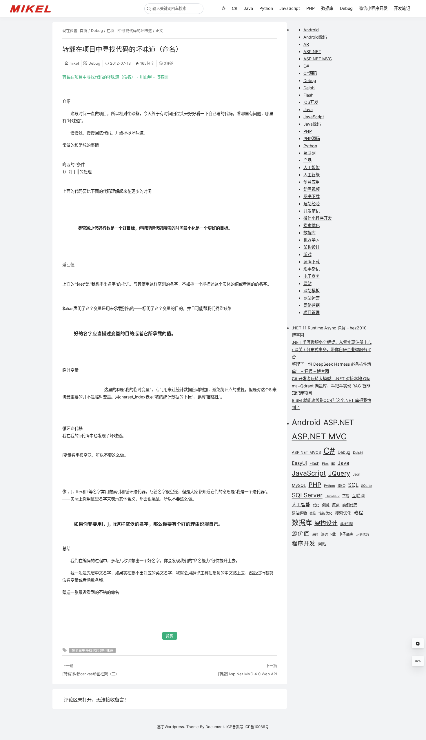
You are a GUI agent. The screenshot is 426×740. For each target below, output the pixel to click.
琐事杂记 (311, 268)
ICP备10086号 (257, 726)
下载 (345, 496)
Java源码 (312, 123)
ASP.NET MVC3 (306, 452)
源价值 (300, 533)
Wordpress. (175, 726)
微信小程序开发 (373, 8)
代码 (316, 505)
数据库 (327, 8)
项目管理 (311, 312)
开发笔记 (402, 8)
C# (234, 8)
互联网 (309, 152)
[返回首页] (33, 8)
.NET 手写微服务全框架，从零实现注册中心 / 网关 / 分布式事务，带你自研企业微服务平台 (332, 349)
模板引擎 (346, 524)
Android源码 (315, 37)
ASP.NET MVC (317, 58)
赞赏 (169, 636)
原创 (336, 505)
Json (356, 474)
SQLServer (307, 495)
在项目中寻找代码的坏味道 (129, 30)
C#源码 (310, 73)
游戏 (307, 254)
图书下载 (311, 196)
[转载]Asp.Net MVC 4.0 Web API (247, 674)
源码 (315, 534)
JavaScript (289, 8)
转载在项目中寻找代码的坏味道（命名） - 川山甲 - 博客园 (115, 77)
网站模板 (311, 290)
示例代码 (362, 534)
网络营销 (311, 305)
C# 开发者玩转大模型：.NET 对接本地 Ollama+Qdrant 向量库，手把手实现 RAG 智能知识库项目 (331, 386)
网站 (307, 283)
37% (417, 661)
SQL (353, 485)
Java (248, 8)
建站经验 (311, 203)
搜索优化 (311, 225)
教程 (358, 513)
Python (266, 8)
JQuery (339, 473)
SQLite (366, 486)
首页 (83, 30)
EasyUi (299, 463)
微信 (313, 513)
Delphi (309, 87)
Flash (308, 94)
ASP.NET (312, 51)
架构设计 (311, 247)
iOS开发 (310, 102)
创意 (325, 505)
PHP (310, 8)
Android (311, 29)
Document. (215, 726)
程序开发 (303, 543)
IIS (333, 464)
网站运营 (311, 297)
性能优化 (325, 513)
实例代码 (349, 505)
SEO (341, 485)
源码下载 (311, 261)
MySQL (299, 485)
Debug (346, 8)
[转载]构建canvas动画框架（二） (90, 674)
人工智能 (311, 167)
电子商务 (311, 276)
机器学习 (311, 239)
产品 (307, 160)
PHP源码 (311, 138)
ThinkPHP (332, 496)
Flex (325, 464)
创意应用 (311, 181)
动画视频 (311, 189)
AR (306, 44)
